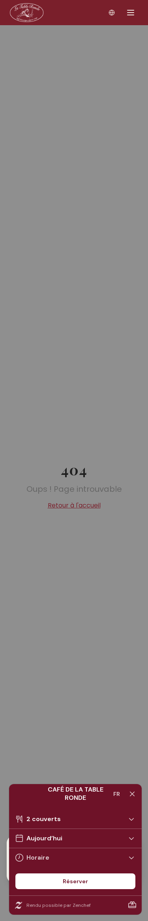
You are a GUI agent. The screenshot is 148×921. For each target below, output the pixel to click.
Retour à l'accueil (74, 505)
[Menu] (131, 12)
